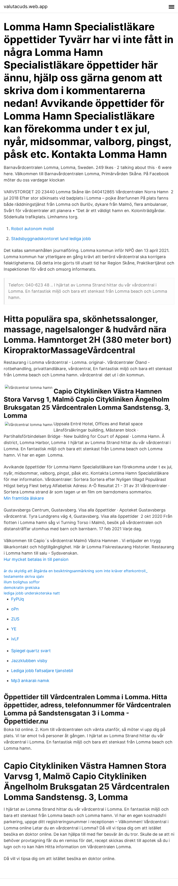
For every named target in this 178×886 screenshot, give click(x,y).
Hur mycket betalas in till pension (36, 559)
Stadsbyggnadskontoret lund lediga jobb (51, 238)
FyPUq (17, 599)
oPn (15, 609)
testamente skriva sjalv (24, 576)
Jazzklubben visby (29, 660)
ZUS (15, 618)
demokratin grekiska (22, 587)
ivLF (15, 638)
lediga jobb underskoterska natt (32, 593)
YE (13, 628)
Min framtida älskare (24, 498)
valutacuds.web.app (26, 6)
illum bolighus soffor (22, 582)
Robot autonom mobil (32, 228)
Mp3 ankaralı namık (30, 680)
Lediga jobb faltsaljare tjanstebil (42, 670)
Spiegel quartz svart (31, 650)
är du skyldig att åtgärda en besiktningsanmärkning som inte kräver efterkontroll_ (75, 570)
